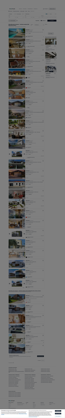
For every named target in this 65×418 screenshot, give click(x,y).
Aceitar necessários (58, 413)
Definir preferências (58, 416)
